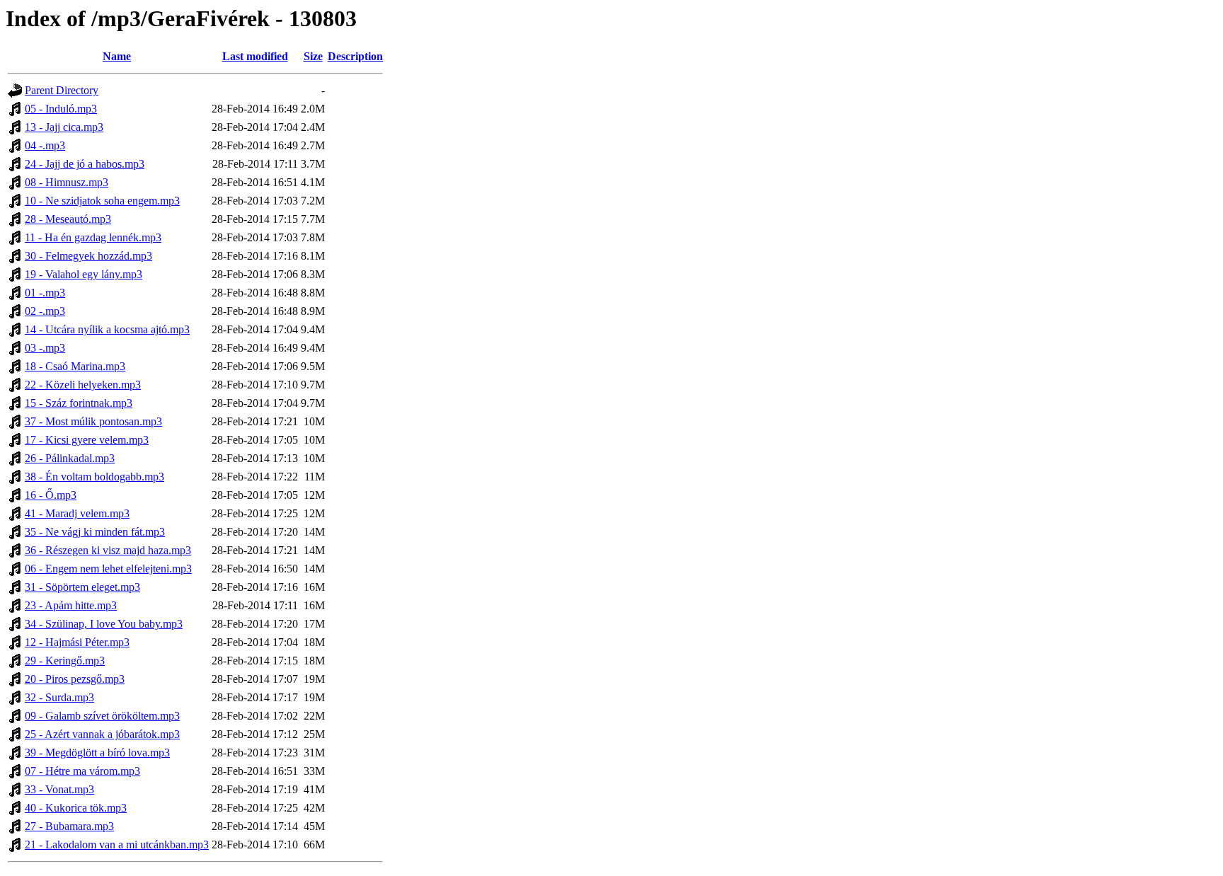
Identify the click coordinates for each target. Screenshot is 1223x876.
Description (355, 56)
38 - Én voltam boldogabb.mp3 (94, 477)
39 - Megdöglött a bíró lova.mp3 (97, 753)
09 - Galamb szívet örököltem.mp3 (102, 716)
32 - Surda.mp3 (59, 697)
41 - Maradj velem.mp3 (77, 513)
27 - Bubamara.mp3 (69, 826)
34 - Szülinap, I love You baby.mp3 (104, 624)
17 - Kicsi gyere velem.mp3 (87, 440)
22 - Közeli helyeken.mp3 (83, 385)
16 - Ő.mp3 (50, 495)
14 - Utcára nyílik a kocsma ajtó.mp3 (107, 329)
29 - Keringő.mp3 (65, 661)
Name (117, 56)
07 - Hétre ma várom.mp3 (82, 771)
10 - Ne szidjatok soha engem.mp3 (102, 201)
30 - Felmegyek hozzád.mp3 (88, 256)
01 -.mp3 (45, 293)
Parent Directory (61, 90)
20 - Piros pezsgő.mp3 (75, 679)
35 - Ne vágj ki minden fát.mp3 (95, 532)
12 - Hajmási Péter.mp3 (77, 642)
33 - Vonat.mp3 (59, 789)
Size (313, 56)
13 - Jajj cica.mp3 (64, 127)
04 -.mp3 (45, 145)
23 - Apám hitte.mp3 (71, 605)
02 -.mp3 (45, 311)
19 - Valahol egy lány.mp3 (83, 274)
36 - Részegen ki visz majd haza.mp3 (108, 550)
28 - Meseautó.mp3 (68, 219)
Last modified (255, 56)
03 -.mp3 (45, 348)
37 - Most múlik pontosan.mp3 (93, 421)
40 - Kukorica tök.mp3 (76, 808)
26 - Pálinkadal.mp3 (70, 458)
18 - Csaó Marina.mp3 (75, 366)
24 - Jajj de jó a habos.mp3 (84, 164)
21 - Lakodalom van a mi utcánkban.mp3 (117, 844)
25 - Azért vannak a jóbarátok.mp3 (102, 734)
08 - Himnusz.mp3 (66, 182)
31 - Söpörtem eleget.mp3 (82, 587)
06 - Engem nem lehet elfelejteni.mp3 (108, 569)
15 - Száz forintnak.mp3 (78, 403)
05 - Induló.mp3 (61, 109)
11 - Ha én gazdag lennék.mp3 (93, 237)
